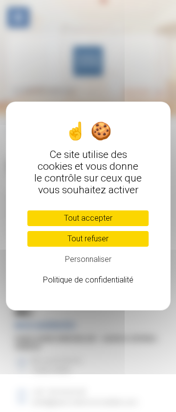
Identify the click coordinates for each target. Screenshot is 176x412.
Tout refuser (88, 238)
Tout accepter (88, 218)
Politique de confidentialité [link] (88, 279)
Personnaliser (88, 259)
